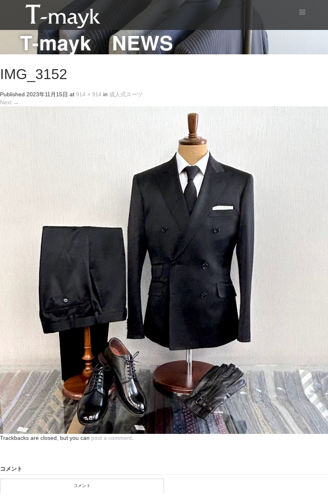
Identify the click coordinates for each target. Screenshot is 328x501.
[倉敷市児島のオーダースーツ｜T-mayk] (62, 14)
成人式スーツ (126, 94)
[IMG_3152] (164, 269)
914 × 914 (89, 94)
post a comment (111, 438)
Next (9, 102)
